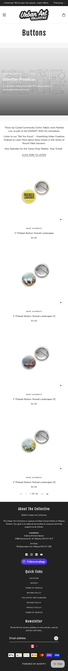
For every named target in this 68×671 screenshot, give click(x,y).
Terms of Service (34, 588)
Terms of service (34, 612)
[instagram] (31, 554)
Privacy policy (34, 607)
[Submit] (56, 638)
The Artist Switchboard (34, 598)
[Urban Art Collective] (34, 15)
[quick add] (60, 219)
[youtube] (41, 554)
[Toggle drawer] (4, 15)
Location (34, 578)
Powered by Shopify (34, 664)
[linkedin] (36, 554)
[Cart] (63, 15)
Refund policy (34, 593)
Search (34, 583)
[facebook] (26, 554)
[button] (42, 494)
